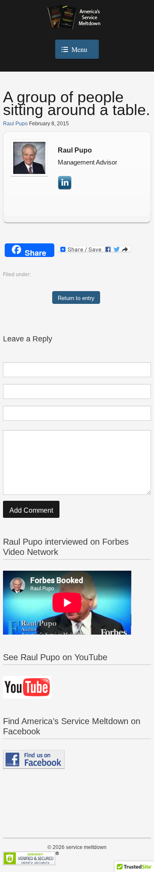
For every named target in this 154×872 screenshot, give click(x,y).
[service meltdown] (77, 23)
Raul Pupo (15, 124)
